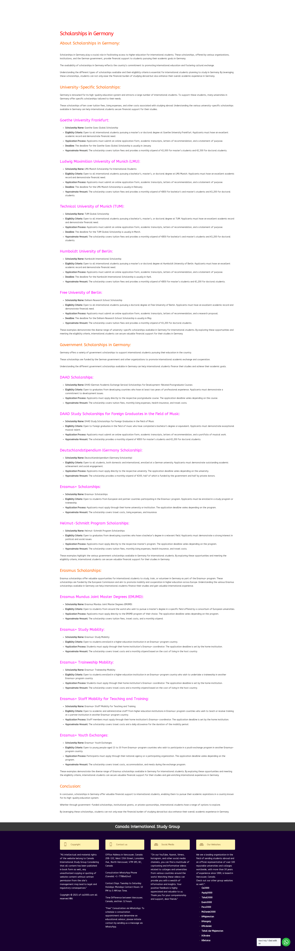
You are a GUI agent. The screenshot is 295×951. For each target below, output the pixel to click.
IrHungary (206, 921)
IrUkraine (206, 935)
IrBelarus (206, 940)
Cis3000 (205, 888)
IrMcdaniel (207, 926)
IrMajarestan (208, 916)
